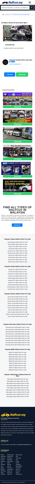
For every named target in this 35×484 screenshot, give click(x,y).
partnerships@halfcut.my (26, 444)
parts (22, 432)
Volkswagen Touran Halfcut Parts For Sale (17, 394)
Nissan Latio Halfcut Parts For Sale (17, 310)
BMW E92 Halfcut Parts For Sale (17, 361)
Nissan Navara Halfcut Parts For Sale (17, 301)
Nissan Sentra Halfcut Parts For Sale (17, 316)
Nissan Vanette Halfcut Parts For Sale (17, 307)
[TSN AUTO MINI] (17, 116)
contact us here (16, 444)
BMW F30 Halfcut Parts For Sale (17, 354)
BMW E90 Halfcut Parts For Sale (17, 359)
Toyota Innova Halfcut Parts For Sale (17, 261)
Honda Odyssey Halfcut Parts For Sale (17, 287)
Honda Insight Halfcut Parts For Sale (17, 278)
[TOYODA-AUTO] (17, 151)
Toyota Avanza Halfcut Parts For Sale (17, 253)
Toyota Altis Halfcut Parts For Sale (17, 248)
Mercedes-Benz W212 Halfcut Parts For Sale (18, 344)
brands (16, 428)
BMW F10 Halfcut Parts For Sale (17, 352)
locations (4, 424)
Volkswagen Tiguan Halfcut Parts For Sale (17, 396)
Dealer (12, 61)
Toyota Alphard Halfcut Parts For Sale (17, 242)
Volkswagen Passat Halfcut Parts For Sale (17, 383)
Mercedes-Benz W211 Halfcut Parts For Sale (17, 342)
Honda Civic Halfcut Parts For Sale (17, 269)
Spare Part (8, 14)
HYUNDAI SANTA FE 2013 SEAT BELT (14, 23)
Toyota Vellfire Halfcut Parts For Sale (17, 244)
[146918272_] (17, 133)
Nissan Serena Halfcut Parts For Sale (18, 299)
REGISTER (17, 225)
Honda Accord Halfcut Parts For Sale (17, 274)
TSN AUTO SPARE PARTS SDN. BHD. (20, 60)
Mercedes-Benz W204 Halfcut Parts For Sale (18, 338)
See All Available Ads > (15, 64)
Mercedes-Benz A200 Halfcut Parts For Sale (17, 329)
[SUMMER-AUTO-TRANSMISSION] (16, 168)
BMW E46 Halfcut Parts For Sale (17, 370)
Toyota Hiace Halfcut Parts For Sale (17, 259)
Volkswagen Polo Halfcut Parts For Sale (17, 381)
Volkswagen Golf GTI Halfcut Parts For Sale (17, 390)
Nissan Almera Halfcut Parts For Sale (17, 296)
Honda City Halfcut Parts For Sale (18, 271)
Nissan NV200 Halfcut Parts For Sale (17, 305)
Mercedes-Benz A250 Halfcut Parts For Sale (17, 331)
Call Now (10, 74)
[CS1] (17, 185)
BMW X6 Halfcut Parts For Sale (17, 367)
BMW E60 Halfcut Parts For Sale (17, 356)
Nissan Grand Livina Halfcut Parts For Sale (17, 314)
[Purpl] (17, 99)
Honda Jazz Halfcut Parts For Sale (17, 276)
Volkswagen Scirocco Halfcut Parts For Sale (17, 392)
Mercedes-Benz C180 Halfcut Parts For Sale (17, 334)
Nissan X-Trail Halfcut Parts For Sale (17, 303)
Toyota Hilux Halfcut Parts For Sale (17, 257)
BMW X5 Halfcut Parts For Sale (17, 365)
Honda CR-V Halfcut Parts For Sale (17, 282)
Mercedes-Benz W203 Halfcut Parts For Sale (18, 336)
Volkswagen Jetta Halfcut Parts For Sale (17, 387)
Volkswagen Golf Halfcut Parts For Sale (17, 379)
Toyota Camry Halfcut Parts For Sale (17, 251)
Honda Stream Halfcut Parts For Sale (17, 289)
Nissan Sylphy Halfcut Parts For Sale (17, 312)
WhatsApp (22, 74)
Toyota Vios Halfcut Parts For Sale (17, 246)
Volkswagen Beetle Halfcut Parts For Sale (17, 385)
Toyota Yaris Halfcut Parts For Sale (17, 255)
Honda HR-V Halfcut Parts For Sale (17, 280)
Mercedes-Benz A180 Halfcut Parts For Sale (17, 327)
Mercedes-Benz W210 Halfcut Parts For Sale (18, 340)
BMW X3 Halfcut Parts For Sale (17, 363)
